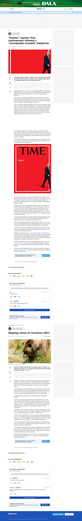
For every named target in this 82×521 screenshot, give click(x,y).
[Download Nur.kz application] (41, 3)
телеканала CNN (22, 227)
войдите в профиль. (44, 288)
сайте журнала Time (29, 90)
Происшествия (11, 325)
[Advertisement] (41, 21)
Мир (9, 30)
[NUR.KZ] (41, 9)
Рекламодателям (69, 514)
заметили (30, 434)
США (10, 267)
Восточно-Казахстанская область (15, 453)
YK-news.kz (27, 370)
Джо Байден (21, 267)
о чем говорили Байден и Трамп (37, 233)
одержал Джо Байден (21, 249)
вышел (31, 435)
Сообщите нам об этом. (32, 261)
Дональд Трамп (15, 267)
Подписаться (46, 255)
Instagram (46, 317)
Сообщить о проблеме (58, 514)
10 (24, 461)
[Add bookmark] (10, 91)
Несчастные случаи (20, 325)
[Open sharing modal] (10, 87)
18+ (23, 453)
